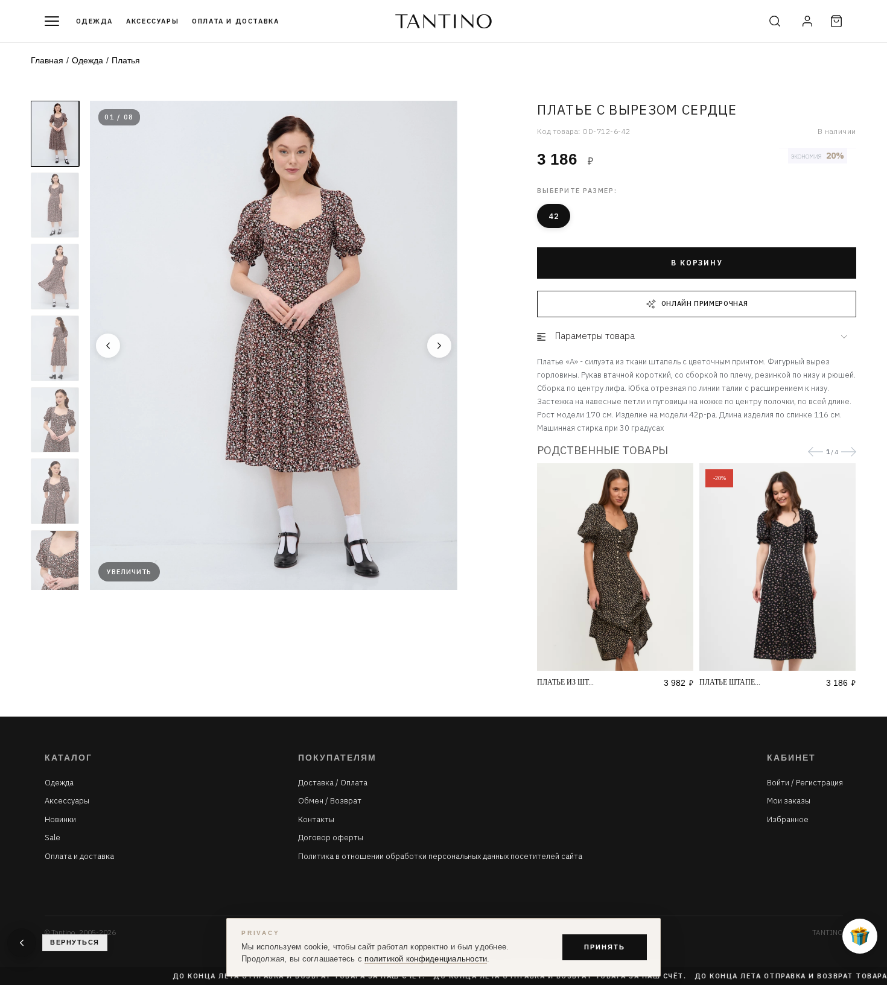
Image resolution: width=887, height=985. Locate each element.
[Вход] (807, 21)
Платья (126, 60)
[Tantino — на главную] (443, 21)
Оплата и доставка (235, 21)
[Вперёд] (439, 346)
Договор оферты (330, 838)
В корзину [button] (696, 262)
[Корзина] (836, 21)
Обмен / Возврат (329, 801)
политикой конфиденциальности (425, 959)
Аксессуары (152, 21)
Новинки (60, 820)
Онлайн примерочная (704, 303)
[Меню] (52, 21)
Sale (52, 838)
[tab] (696, 336)
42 (553, 216)
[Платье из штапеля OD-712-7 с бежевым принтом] (615, 567)
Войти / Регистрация (805, 783)
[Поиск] (775, 21)
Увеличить (129, 572)
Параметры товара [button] (595, 335)
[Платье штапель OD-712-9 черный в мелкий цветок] (777, 567)
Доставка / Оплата (332, 783)
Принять (604, 947)
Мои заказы (788, 801)
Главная (47, 60)
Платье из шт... (565, 682)
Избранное (788, 820)
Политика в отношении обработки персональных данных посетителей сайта (440, 856)
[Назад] (108, 346)
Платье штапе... (729, 682)
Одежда (94, 21)
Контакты (316, 820)
